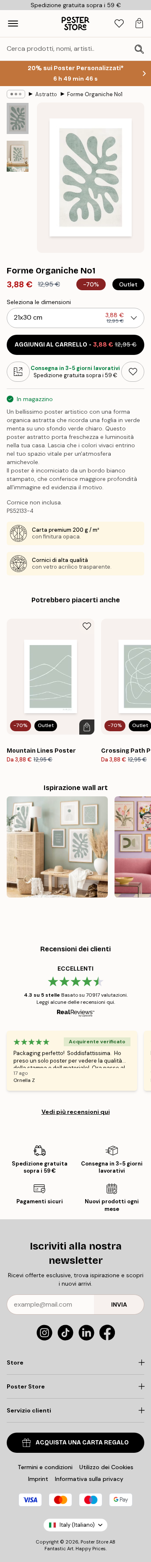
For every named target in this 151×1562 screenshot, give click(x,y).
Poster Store (94, 1542)
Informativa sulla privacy (89, 1479)
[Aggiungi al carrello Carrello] (86, 727)
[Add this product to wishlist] (132, 372)
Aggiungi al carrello (76, 344)
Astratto (46, 94)
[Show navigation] (13, 23)
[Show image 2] (18, 156)
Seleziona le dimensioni (39, 302)
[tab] (119, 24)
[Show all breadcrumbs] (16, 94)
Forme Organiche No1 (94, 94)
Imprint (38, 1479)
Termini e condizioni (45, 1467)
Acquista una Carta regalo (82, 1442)
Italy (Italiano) (77, 1524)
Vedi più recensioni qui (76, 1112)
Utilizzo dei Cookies (106, 1467)
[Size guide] (18, 372)
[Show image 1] (18, 118)
